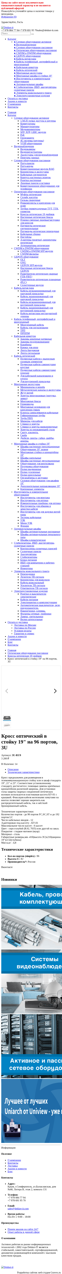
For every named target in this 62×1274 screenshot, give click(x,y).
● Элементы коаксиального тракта (33, 92)
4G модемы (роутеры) (32, 140)
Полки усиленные (30, 472)
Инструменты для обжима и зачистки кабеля (35, 507)
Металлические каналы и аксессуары (40, 390)
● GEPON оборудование (27, 56)
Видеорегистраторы (31, 152)
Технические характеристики (24, 772)
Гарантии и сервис (24, 633)
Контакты (13, 107)
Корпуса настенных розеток (35, 177)
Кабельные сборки (30, 234)
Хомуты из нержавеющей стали (37, 429)
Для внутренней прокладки (35, 381)
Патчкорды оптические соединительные (33, 227)
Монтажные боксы (30, 401)
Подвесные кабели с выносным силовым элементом (37, 360)
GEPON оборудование (26, 256)
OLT (22, 259)
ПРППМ (25, 333)
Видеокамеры (27, 149)
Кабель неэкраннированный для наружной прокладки (37, 292)
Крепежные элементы (32, 489)
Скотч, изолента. (29, 432)
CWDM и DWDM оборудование (31, 248)
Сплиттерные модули (32, 285)
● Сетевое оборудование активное (32, 41)
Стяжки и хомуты (30, 424)
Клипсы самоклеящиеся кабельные (39, 412)
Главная (12, 112)
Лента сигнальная (30, 353)
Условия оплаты (22, 630)
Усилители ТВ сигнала (32, 585)
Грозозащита (27, 137)
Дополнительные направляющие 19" (40, 486)
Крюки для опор (29, 347)
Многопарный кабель (32, 324)
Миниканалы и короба (32, 387)
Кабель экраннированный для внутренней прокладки (36, 309)
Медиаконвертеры (30, 129)
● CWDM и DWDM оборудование (32, 53)
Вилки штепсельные (31, 619)
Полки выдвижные (30, 469)
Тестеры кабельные (30, 517)
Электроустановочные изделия (31, 591)
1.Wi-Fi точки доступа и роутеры (38, 120)
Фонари (24, 526)
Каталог (12, 39)
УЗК (22, 520)
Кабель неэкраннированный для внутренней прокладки (37, 303)
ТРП (22, 330)
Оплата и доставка (18, 98)
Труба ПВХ (26, 418)
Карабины (25, 344)
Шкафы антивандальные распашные (40, 531)
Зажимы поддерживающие (34, 341)
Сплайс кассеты (29, 197)
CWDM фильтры (29, 254)
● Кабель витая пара (25, 58)
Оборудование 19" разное (34, 449)
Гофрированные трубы (32, 415)
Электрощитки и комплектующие (38, 602)
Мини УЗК (26, 523)
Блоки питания (28, 560)
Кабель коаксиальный (32, 582)
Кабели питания (29, 599)
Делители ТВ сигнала (32, 577)
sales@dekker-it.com (18, 1208)
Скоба (23, 435)
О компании (14, 104)
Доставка (13, 1165)
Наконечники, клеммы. (33, 611)
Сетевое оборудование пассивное (32, 160)
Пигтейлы (25, 237)
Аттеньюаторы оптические (35, 245)
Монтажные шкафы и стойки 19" (32, 443)
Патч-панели (27, 163)
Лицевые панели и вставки (35, 183)
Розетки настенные (30, 180)
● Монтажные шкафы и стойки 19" (33, 75)
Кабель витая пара (24, 288)
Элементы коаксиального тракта (31, 571)
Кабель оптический (24, 356)
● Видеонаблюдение (25, 44)
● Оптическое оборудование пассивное (35, 50)
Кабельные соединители (33, 174)
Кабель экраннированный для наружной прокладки (36, 298)
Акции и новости (17, 101)
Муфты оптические (30, 194)
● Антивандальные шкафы (28, 84)
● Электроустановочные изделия (32, 95)
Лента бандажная (29, 350)
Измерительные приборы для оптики (40, 503)
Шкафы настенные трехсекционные (40, 446)
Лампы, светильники (31, 616)
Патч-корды (26, 166)
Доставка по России (25, 628)
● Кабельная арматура (26, 67)
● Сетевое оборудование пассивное (33, 47)
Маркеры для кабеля (31, 421)
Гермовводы (27, 404)
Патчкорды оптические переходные (39, 231)
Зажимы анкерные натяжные (36, 339)
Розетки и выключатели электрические (33, 595)
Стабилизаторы (28, 557)
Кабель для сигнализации (34, 327)
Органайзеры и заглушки (34, 477)
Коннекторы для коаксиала (35, 579)
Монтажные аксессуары (27, 384)
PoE (22, 135)
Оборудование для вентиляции (37, 463)
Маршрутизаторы (29, 126)
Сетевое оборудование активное (31, 118)
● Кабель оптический (25, 70)
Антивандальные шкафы (27, 528)
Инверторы (26, 568)
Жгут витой (26, 392)
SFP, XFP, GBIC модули (33, 132)
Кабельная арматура (25, 336)
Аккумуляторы (28, 554)
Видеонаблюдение (24, 146)
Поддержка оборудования (34, 466)
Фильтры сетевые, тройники (35, 613)
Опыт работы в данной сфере (24, 1232)
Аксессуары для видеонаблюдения (39, 154)
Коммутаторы (27, 123)
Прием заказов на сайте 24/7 (23, 1229)
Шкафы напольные (30, 458)
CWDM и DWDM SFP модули (36, 251)
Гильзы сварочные (30, 200)
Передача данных (29, 157)
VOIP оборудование (31, 143)
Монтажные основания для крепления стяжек (35, 408)
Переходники (27, 574)
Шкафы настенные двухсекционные (40, 460)
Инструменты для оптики (34, 500)
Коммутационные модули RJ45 (37, 169)
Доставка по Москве (25, 625)
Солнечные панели (30, 551)
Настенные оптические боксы (36, 217)
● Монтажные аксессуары (28, 73)
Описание (13, 769)
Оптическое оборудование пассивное (34, 191)
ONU (23, 262)
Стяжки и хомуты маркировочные (39, 426)
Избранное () (9, 16)
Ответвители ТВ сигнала (34, 588)
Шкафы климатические (33, 540)
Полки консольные (30, 475)
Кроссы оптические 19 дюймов (37, 214)
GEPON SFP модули (31, 265)
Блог (10, 642)
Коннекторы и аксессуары (34, 171)
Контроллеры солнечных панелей (38, 548)
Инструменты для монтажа (35, 497)
